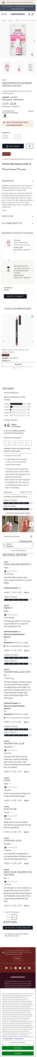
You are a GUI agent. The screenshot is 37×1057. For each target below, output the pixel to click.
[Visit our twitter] (11, 968)
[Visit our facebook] (6, 968)
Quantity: (6, 133)
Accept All (18, 1053)
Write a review (7, 99)
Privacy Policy (8, 1038)
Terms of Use (19, 1038)
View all (30, 111)
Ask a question (18, 99)
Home (4, 20)
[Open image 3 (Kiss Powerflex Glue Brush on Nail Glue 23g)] (30, 67)
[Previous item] (3, 341)
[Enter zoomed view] (32, 55)
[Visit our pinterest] (29, 968)
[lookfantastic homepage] (18, 14)
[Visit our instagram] (15, 968)
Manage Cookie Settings (18, 1042)
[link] (29, 14)
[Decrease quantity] (5, 137)
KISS (17, 20)
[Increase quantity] (18, 137)
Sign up (17, 958)
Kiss (4, 80)
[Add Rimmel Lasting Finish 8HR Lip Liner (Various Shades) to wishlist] (32, 316)
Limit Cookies (18, 1048)
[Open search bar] (5, 14)
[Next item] (32, 341)
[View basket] (32, 14)
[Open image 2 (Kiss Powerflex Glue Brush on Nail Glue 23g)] (19, 67)
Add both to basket (15, 296)
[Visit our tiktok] (24, 968)
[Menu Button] (2, 14)
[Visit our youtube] (20, 968)
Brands (11, 20)
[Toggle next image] (34, 40)
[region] (18, 1022)
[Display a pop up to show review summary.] (17, 358)
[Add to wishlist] (29, 146)
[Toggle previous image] (1, 40)
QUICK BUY (18, 364)
